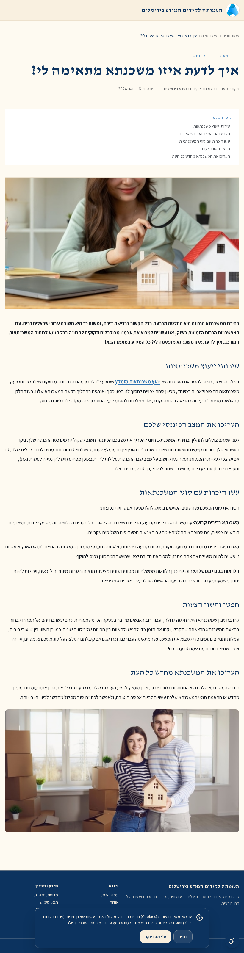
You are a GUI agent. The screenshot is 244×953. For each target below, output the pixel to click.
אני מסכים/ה (155, 936)
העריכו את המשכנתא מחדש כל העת (201, 156)
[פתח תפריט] (11, 10)
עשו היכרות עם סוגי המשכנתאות (204, 141)
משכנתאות (210, 35)
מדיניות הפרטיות (88, 923)
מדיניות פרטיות (46, 895)
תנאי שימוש (49, 902)
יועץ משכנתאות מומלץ (137, 381)
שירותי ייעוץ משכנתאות (211, 126)
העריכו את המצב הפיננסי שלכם (205, 133)
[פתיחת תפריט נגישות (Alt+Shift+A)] (232, 941)
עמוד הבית (230, 35)
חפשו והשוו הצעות (216, 148)
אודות (114, 902)
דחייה (183, 936)
